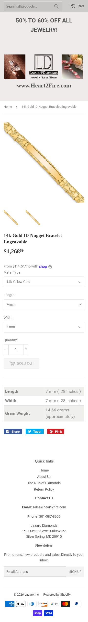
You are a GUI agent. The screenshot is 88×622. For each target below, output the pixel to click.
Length (9, 295)
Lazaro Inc (31, 594)
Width (8, 318)
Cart (80, 6)
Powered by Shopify (57, 594)
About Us (44, 477)
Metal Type (12, 272)
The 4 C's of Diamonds (44, 483)
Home (8, 106)
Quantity (10, 340)
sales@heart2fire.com (49, 507)
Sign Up (75, 572)
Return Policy (44, 489)
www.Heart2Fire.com (44, 85)
